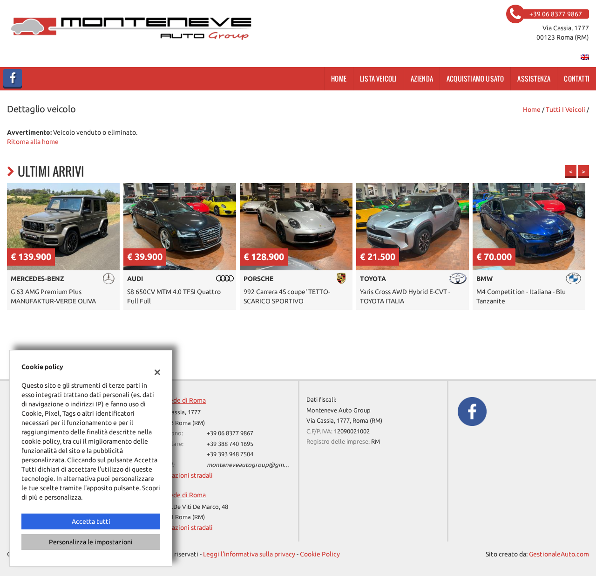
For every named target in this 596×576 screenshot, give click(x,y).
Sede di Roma (186, 400)
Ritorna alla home (33, 141)
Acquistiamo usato (475, 78)
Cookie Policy (320, 554)
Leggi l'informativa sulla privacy (249, 554)
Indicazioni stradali (185, 475)
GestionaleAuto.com (559, 554)
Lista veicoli (378, 78)
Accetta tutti (91, 521)
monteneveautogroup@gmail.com (255, 464)
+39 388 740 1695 (230, 443)
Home (338, 78)
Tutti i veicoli (565, 109)
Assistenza (533, 78)
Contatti (576, 78)
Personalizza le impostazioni (91, 542)
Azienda (422, 78)
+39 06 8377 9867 (230, 433)
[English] (585, 57)
